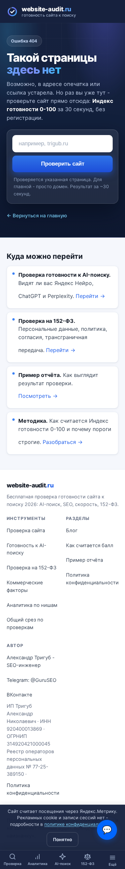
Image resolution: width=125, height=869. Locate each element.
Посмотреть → (38, 396)
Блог (72, 531)
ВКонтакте (19, 695)
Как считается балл (89, 545)
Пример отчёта (84, 560)
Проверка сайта (26, 531)
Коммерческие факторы (25, 586)
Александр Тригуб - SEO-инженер (31, 661)
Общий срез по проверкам (25, 623)
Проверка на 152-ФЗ (31, 568)
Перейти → (90, 296)
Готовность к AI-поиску (26, 549)
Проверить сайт (62, 164)
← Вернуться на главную (37, 216)
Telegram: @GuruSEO (31, 680)
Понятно (62, 839)
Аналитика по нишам (32, 605)
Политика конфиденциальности (92, 579)
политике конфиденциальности (79, 824)
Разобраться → (63, 442)
